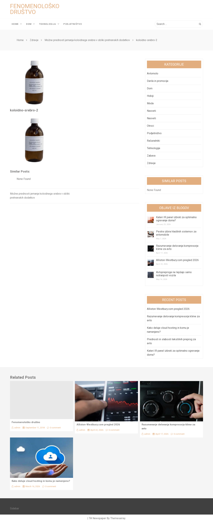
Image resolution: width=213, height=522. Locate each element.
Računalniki (153, 140)
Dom (29, 24)
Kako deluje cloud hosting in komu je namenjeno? (41, 480)
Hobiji (150, 95)
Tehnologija (47, 24)
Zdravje (151, 163)
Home (15, 24)
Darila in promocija (157, 81)
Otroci (150, 125)
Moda (150, 103)
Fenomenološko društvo (34, 9)
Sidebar (14, 508)
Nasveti (151, 110)
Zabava (151, 155)
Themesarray (117, 518)
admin (17, 427)
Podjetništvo (72, 24)
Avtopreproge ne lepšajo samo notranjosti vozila (174, 274)
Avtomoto (152, 73)
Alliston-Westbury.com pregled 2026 (177, 260)
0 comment (55, 427)
